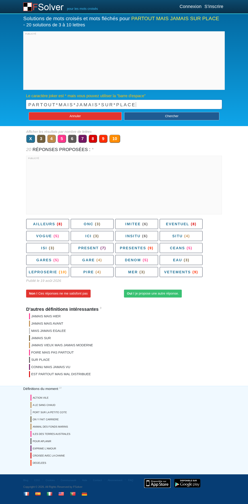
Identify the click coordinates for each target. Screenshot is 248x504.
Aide (84, 480)
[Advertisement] (124, 61)
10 (114, 138)
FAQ (130, 480)
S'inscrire (213, 6)
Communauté (68, 480)
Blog (25, 480)
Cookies (50, 480)
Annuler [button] (75, 116)
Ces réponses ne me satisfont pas (58, 293)
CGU (37, 480)
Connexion (191, 6)
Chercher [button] (171, 116)
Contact (97, 480)
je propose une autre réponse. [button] (153, 293)
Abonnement (115, 480)
